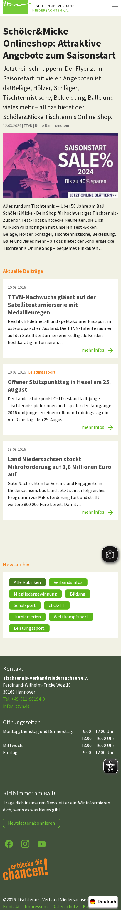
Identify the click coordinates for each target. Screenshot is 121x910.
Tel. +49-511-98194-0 (24, 699)
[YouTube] (41, 843)
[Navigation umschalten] (115, 8)
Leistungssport (29, 628)
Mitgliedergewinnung (35, 594)
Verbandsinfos (68, 582)
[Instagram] (25, 843)
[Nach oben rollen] (111, 882)
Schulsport (25, 605)
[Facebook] (9, 843)
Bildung (77, 594)
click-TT (57, 605)
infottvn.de (16, 706)
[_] (60, 165)
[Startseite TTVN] (39, 8)
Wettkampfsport (71, 617)
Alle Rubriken (27, 582)
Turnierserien (27, 617)
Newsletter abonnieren (31, 823)
